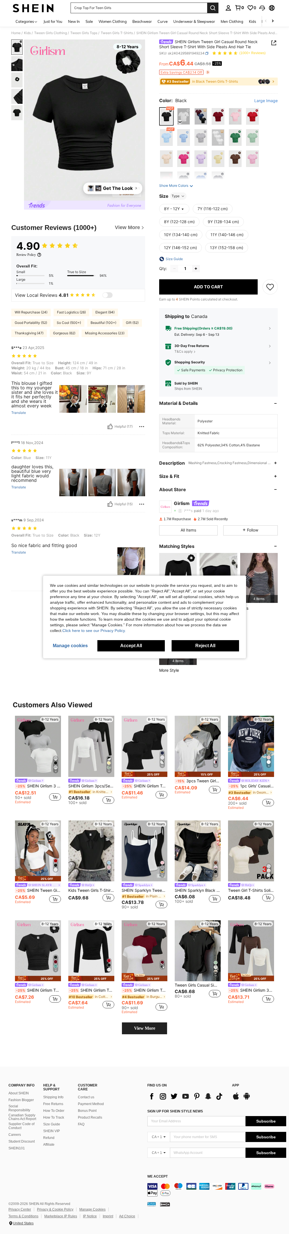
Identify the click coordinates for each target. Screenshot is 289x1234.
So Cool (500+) (69, 322)
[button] (262, 8)
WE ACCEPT (157, 1176)
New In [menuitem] (74, 21)
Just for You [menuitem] (52, 21)
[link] (239, 7)
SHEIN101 (16, 1148)
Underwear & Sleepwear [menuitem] (194, 21)
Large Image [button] (266, 100)
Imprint (108, 1216)
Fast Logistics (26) (71, 312)
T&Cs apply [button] (183, 351)
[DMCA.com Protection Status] (165, 1204)
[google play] (247, 1099)
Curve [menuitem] (162, 21)
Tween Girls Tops (83, 33)
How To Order (53, 1111)
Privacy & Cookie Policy (55, 1209)
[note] (145, 774)
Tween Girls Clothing (50, 33)
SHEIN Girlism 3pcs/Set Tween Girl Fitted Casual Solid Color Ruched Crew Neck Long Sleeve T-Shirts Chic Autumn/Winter (91, 786)
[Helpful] (110, 426)
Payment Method (91, 1104)
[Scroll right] (273, 21)
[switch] (107, 295)
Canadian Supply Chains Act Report (22, 1117)
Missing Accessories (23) (104, 333)
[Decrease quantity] (174, 268)
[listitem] (259, 578)
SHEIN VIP (51, 1131)
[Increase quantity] (196, 268)
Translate (18, 413)
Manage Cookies (92, 1209)
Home (16, 33)
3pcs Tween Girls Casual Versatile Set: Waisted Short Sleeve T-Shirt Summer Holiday (198, 781)
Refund (48, 1138)
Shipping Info (53, 1097)
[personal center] (228, 8)
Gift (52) (132, 322)
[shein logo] (33, 8)
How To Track (53, 1117)
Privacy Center (19, 1209)
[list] (186, 1096)
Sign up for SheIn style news (175, 1111)
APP (235, 1085)
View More (144, 1028)
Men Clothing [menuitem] (232, 21)
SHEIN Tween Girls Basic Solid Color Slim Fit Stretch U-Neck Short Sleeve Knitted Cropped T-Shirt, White (38, 890)
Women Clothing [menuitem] (112, 21)
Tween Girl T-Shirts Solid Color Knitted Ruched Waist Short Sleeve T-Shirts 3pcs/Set (251, 890)
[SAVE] (270, 287)
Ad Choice (127, 1216)
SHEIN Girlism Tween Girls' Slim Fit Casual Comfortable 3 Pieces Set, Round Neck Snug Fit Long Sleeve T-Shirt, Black (145, 786)
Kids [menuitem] (252, 21)
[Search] (212, 8)
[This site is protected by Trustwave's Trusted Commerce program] (151, 1204)
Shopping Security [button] (189, 362)
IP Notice (90, 1216)
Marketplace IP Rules (60, 1216)
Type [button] (175, 196)
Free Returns (53, 1104)
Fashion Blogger (21, 1100)
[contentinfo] (216, 1189)
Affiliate (48, 1145)
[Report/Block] (141, 426)
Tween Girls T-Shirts (117, 33)
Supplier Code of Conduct (21, 1126)
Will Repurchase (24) (31, 312)
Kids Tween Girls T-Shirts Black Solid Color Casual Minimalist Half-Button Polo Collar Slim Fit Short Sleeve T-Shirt (91, 890)
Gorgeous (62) (64, 333)
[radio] (166, 116)
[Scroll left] (266, 21)
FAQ (81, 1124)
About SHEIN (18, 1093)
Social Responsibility (19, 1108)
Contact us (86, 1097)
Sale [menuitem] (89, 21)
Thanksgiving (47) (29, 333)
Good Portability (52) (31, 322)
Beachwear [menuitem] (142, 21)
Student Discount (21, 1141)
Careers (14, 1135)
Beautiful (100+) (103, 322)
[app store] (236, 1099)
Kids (27, 33)
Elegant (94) (105, 312)
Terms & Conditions (23, 1216)
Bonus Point (87, 1111)
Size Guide (51, 1124)
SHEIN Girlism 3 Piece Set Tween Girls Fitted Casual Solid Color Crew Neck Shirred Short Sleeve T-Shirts (38, 786)
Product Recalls (90, 1117)
